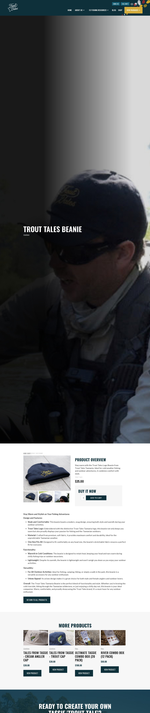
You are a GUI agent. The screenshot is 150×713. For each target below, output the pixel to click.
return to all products (37, 599)
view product (32, 673)
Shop (28, 453)
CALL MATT (125, 4)
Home (70, 10)
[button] (80, 10)
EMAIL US (116, 4)
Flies (76, 649)
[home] (12, 6)
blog (114, 10)
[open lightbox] (47, 473)
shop (120, 10)
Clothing (26, 235)
